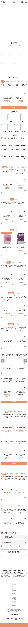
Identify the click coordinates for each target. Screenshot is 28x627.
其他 (16, 199)
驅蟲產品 (19, 505)
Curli (3, 81)
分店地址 (14, 589)
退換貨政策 (14, 601)
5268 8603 (13, 609)
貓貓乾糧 (4, 167)
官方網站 (14, 588)
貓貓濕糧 (11, 167)
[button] (14, 537)
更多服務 (14, 590)
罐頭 (7, 411)
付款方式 (14, 599)
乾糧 (12, 230)
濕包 (15, 411)
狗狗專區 (17, 293)
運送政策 (14, 598)
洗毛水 (8, 505)
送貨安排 (14, 597)
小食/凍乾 (18, 262)
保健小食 (13, 505)
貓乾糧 (16, 473)
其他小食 (20, 411)
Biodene (16, 81)
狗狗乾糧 (17, 167)
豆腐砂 (12, 199)
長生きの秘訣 (9, 81)
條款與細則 (14, 602)
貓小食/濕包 (23, 473)
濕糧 (16, 230)
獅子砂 (22, 81)
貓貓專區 (11, 293)
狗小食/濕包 (10, 473)
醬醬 (11, 411)
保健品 (8, 262)
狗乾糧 (3, 473)
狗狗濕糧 (23, 167)
